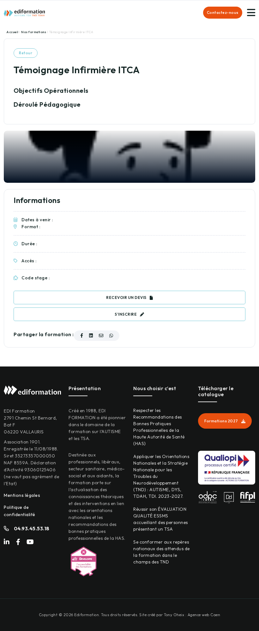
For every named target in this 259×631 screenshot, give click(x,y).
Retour (25, 53)
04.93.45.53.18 (32, 528)
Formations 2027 (221, 421)
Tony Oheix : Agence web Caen (192, 614)
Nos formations (34, 32)
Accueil (12, 32)
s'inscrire (126, 314)
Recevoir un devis (126, 297)
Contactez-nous (222, 12)
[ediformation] (24, 12)
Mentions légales (22, 495)
